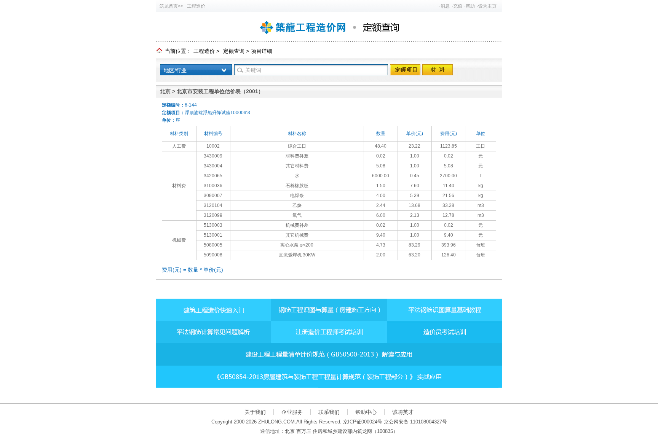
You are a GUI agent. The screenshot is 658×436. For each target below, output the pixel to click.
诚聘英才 (403, 412)
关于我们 (255, 412)
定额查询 (233, 51)
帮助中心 (366, 412)
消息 (445, 6)
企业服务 (292, 412)
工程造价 (196, 6)
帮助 (470, 6)
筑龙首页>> (171, 6)
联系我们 (329, 412)
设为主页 (487, 6)
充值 (457, 6)
